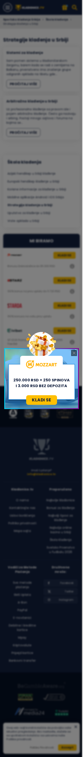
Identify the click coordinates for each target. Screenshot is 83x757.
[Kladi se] (41, 364)
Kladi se (41, 400)
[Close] (74, 353)
